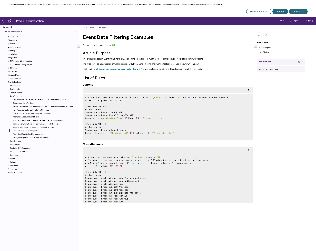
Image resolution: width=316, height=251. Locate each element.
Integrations (13, 58)
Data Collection (16, 96)
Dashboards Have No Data (23, 103)
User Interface (15, 166)
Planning (11, 51)
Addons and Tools (15, 172)
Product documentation (30, 21)
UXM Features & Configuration (20, 61)
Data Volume (15, 145)
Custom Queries (16, 93)
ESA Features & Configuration (20, 65)
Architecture (15, 86)
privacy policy (65, 4)
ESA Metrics (13, 72)
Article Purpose (265, 48)
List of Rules (264, 52)
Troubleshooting (14, 79)
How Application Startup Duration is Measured (31, 110)
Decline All (298, 11)
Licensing (14, 155)
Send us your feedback (268, 69)
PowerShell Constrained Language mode (29, 134)
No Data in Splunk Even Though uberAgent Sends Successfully (38, 120)
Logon (12, 158)
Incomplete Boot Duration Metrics (26, 117)
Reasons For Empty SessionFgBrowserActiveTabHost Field (36, 124)
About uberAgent (15, 47)
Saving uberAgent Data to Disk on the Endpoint (31, 138)
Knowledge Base (14, 82)
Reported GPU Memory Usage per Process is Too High (34, 127)
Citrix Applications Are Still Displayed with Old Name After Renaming (39, 99)
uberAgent (91, 28)
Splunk (13, 162)
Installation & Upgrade (19, 152)
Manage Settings (258, 11)
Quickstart (12, 44)
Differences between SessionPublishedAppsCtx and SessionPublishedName (43, 106)
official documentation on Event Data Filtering (118, 69)
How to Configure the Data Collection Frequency (32, 113)
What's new (12, 40)
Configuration (15, 89)
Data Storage (15, 141)
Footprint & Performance (20, 148)
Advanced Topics (14, 75)
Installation (12, 54)
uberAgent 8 (13, 37)
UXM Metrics (13, 68)
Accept (280, 11)
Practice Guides (14, 169)
